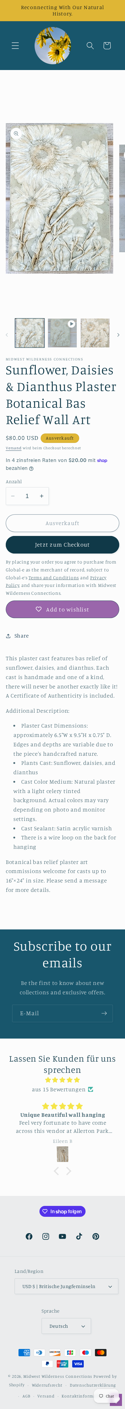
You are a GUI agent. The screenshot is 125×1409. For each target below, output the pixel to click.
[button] (15, 45)
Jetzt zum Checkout (62, 544)
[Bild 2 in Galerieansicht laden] (95, 333)
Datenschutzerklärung (93, 1385)
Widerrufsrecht (47, 1385)
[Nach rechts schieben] (118, 335)
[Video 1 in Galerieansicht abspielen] (62, 333)
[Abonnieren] (104, 1013)
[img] (63, 1080)
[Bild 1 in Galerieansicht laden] (29, 333)
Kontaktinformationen (86, 1396)
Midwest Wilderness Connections (57, 1376)
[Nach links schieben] (6, 335)
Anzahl (14, 481)
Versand (14, 448)
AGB (26, 1396)
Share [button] (22, 635)
